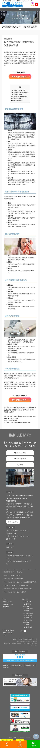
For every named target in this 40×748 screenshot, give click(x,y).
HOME (5, 599)
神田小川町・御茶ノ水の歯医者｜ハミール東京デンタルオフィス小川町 (20, 644)
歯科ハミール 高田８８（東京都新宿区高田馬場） (18, 588)
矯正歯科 (27, 606)
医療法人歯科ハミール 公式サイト (13, 572)
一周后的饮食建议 (16, 100)
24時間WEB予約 (8, 630)
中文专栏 (6, 606)
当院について (7, 601)
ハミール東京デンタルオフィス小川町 (15, 592)
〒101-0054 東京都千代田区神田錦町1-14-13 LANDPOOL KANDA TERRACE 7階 (23, 640)
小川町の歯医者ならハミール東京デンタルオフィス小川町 (11, 27)
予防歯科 (27, 624)
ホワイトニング (28, 613)
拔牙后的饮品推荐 (16, 94)
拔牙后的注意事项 (16, 98)
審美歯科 (27, 610)
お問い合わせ (21, 459)
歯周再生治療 (28, 627)
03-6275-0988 (21, 453)
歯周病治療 (27, 604)
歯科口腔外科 (28, 617)
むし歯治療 (27, 601)
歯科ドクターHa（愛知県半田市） (13, 578)
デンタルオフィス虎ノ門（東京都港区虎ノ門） (17, 585)
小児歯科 (27, 622)
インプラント (28, 615)
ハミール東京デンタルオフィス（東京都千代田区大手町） (20, 582)
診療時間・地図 (8, 604)
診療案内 (25, 599)
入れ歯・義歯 (28, 620)
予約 (21, 464)
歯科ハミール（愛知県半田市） (13, 575)
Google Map (14, 522)
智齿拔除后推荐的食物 (18, 90)
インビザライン (28, 608)
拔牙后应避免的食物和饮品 (19, 96)
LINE (4, 635)
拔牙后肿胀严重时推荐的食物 (20, 92)
